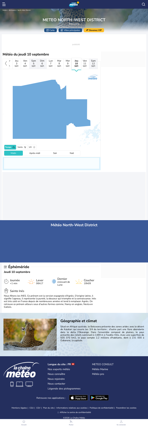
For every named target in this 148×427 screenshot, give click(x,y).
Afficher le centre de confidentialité (75, 412)
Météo (5, 10)
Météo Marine (100, 369)
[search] (143, 4)
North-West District (24, 10)
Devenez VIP (95, 30)
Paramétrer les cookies (126, 408)
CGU (31, 407)
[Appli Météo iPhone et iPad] (78, 398)
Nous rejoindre (56, 379)
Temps (8, 147)
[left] (6, 64)
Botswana (12, 10)
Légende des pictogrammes (64, 388)
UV (30, 147)
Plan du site (48, 407)
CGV (38, 407)
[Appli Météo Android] (99, 398)
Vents (20, 147)
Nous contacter (56, 383)
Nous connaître (56, 374)
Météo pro (98, 374)
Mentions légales (19, 407)
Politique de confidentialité (101, 407)
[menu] (4, 4)
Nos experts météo (59, 369)
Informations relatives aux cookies (71, 407)
